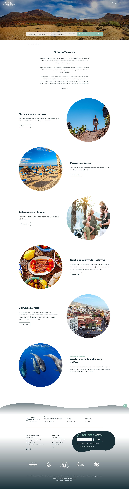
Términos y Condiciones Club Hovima (79, 476)
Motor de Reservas (63, 478)
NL (120, 11)
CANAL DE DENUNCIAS (57, 437)
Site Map (71, 478)
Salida (40, 33)
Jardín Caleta (71, 421)
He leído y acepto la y (89, 443)
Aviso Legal (97, 443)
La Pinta (53, 418)
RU (120, 13)
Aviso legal (29, 476)
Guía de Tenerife (38, 44)
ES (120, 5)
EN (120, 7)
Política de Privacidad (90, 443)
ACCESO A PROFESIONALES (58, 440)
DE (120, 8)
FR (120, 10)
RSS (75, 478)
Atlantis (87, 421)
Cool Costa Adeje (49, 421)
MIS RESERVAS (55, 444)
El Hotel (30, 44)
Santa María (88, 418)
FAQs (53, 447)
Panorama (70, 418)
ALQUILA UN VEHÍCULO (57, 442)
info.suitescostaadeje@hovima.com (35, 444)
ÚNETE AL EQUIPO (56, 435)
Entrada (30, 33)
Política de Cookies (38, 476)
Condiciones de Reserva (50, 476)
